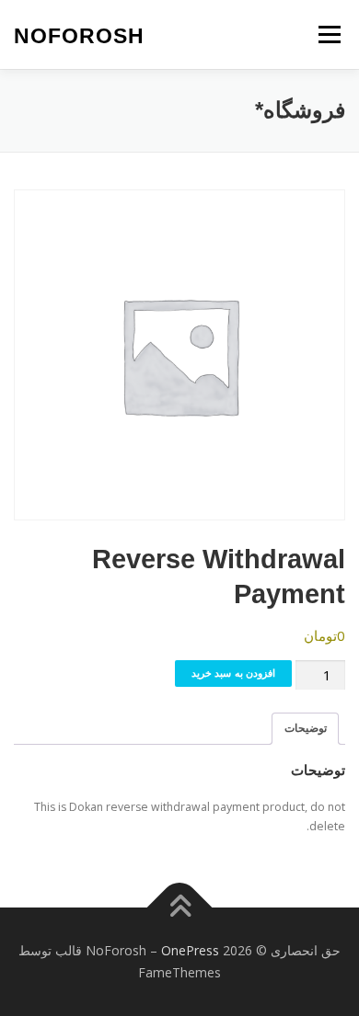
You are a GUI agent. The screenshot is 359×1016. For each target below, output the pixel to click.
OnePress (190, 950)
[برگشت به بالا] (180, 908)
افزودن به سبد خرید (233, 672)
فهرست (329, 34)
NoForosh (79, 36)
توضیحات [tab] (305, 728)
